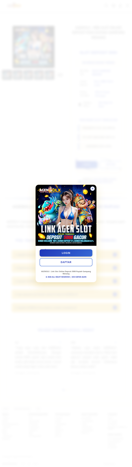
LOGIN (66, 253)
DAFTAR (66, 262)
